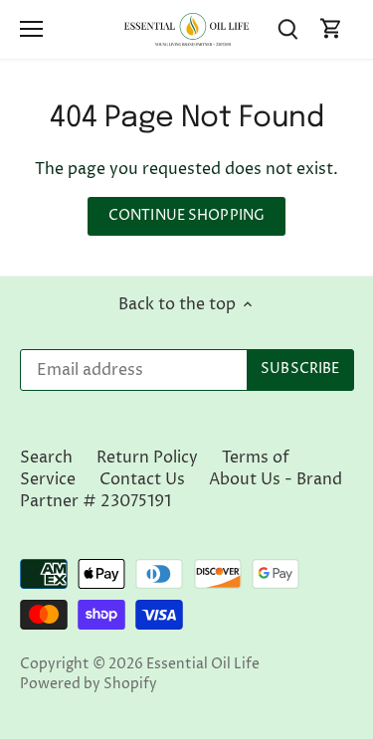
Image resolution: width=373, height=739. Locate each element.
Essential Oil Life (203, 664)
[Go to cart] (331, 29)
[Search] (287, 29)
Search (46, 457)
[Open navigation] (31, 29)
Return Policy (147, 457)
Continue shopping (186, 216)
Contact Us (142, 479)
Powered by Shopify (88, 684)
